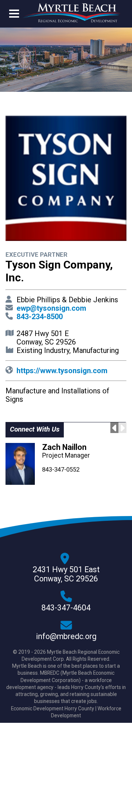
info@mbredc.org (66, 636)
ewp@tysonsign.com (51, 308)
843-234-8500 (39, 316)
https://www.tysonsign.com (61, 370)
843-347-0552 (61, 469)
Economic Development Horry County (52, 708)
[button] (14, 15)
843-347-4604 (66, 607)
